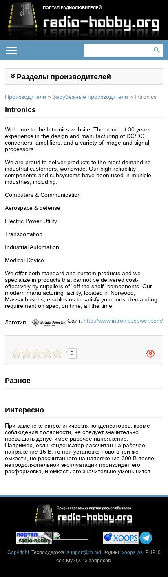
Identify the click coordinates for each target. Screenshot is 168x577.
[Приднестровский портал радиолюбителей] (34, 538)
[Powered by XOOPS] (121, 538)
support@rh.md (84, 552)
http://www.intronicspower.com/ (123, 320)
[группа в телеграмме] (145, 538)
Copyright (18, 552)
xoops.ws (132, 552)
